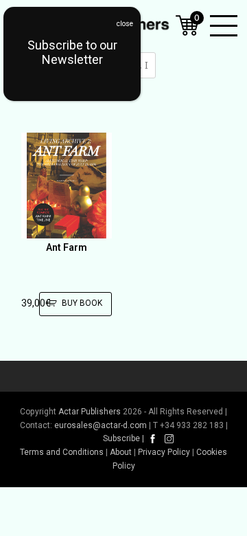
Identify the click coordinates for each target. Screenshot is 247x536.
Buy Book (82, 303)
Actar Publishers (89, 411)
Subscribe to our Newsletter (72, 52)
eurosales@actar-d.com (100, 425)
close (125, 23)
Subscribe (121, 438)
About (121, 452)
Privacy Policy (164, 452)
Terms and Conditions (62, 452)
